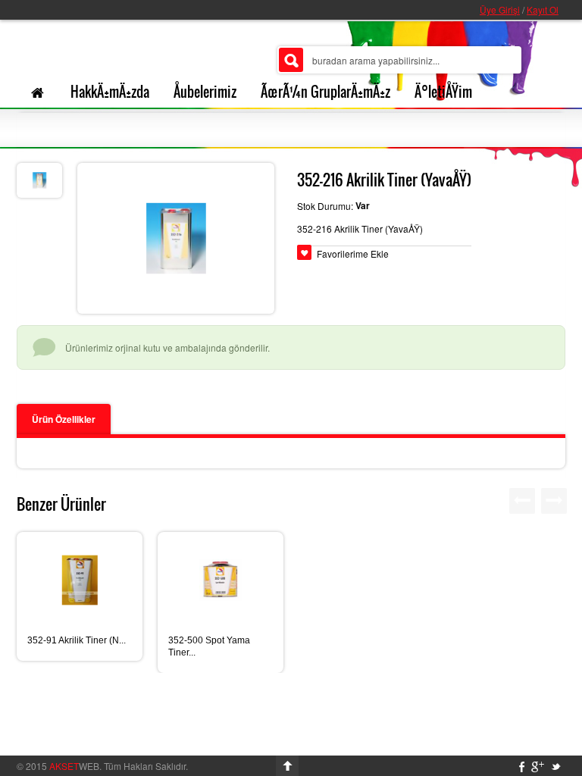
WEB (74, 765)
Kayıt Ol (543, 9)
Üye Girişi (500, 9)
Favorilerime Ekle (353, 253)
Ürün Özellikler (63, 419)
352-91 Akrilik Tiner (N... (76, 640)
